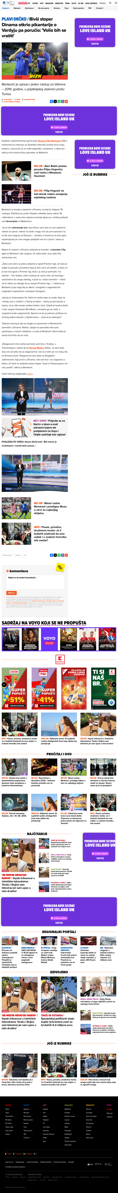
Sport (35, 3)
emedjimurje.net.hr (34, 1177)
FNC (89, 8)
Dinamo (18, 555)
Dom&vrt (67, 1112)
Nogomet (5, 8)
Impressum (9, 1162)
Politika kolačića (45, 1162)
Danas (8, 1105)
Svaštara (88, 1130)
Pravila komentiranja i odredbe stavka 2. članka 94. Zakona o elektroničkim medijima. (35, 602)
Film (44, 1112)
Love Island (46, 1127)
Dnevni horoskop (91, 1116)
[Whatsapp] (58, 101)
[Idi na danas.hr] (24, 3)
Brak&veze (68, 1109)
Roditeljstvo (68, 1134)
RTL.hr (7, 1177)
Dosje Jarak (8, 1130)
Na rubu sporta (43, 8)
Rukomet (17, 8)
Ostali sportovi (78, 8)
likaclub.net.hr (53, 1180)
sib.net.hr (46, 1177)
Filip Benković (53, 140)
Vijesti (7, 1109)
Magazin (49, 3)
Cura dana (89, 1112)
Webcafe (59, 3)
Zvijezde (45, 1109)
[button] (5, 630)
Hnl (25, 555)
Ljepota (67, 1120)
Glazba (45, 1116)
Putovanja (68, 1130)
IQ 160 (80, 3)
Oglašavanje (20, 1162)
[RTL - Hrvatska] (98, 1164)
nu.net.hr (42, 1180)
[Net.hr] (108, 1164)
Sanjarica (109, 1117)
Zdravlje (67, 1138)
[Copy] (66, 101)
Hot (42, 3)
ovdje (30, 373)
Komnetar (89, 1120)
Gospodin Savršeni (48, 1134)
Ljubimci (67, 1123)
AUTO (74, 3)
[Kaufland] (59, 659)
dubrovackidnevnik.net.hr (100, 1177)
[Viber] (62, 101)
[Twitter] (55, 101)
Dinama (42, 140)
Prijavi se (11, 593)
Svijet (7, 1112)
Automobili (68, 1145)
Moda (66, 1127)
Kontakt (71, 1162)
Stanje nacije (9, 1127)
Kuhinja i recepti (70, 1116)
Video (109, 1109)
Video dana (89, 1138)
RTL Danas (8, 1120)
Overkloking (89, 1123)
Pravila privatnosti (60, 1162)
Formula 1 (99, 8)
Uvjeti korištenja (32, 1162)
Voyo (44, 1141)
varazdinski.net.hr (71, 1177)
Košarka (57, 8)
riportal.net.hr (84, 1177)
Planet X (88, 1127)
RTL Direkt (8, 1123)
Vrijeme (7, 1134)
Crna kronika (9, 1116)
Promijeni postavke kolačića (15, 1167)
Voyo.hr (22, 1177)
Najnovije (110, 1113)
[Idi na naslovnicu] (9, 5)
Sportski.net (29, 100)
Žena (67, 3)
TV (43, 1123)
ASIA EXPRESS (91, 3)
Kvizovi (88, 1134)
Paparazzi (46, 1120)
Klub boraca (29, 8)
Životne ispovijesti (70, 1141)
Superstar (46, 1130)
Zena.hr (15, 1177)
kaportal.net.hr (57, 1177)
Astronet (88, 1109)
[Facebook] (51, 101)
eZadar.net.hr (32, 1180)
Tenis (66, 8)
